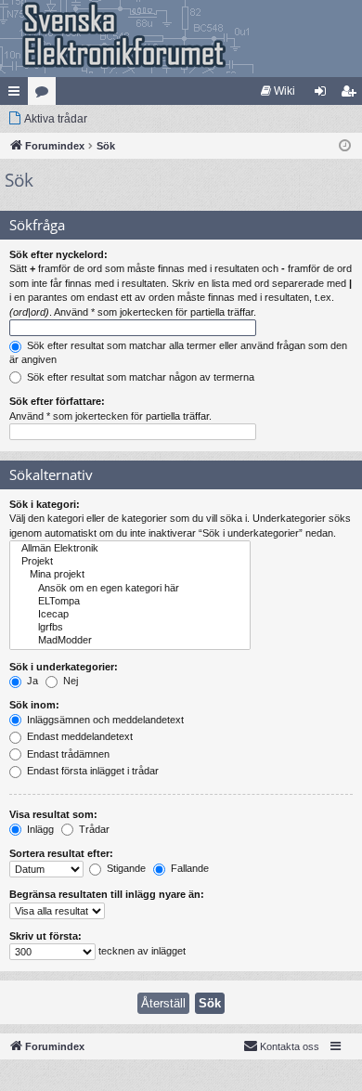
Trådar (93, 829)
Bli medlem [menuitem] (352, 94)
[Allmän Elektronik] (130, 548)
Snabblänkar (17, 94)
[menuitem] (278, 91)
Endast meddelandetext (78, 736)
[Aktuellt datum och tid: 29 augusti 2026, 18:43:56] (345, 146)
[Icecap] (130, 614)
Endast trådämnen (67, 754)
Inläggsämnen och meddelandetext (104, 719)
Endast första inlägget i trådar (91, 770)
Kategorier (45, 94)
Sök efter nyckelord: (58, 254)
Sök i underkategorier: (63, 666)
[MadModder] (130, 640)
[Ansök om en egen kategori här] (130, 588)
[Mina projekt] (130, 574)
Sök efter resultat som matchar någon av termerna (139, 377)
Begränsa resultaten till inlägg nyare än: (106, 894)
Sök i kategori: (44, 504)
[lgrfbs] (130, 627)
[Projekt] (130, 561)
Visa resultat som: (53, 814)
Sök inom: (34, 704)
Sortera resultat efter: (61, 853)
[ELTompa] (130, 601)
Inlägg (39, 829)
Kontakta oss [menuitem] (289, 1046)
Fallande (188, 868)
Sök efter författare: (57, 401)
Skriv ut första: (45, 936)
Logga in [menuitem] (324, 94)
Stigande (125, 868)
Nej (69, 680)
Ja (31, 680)
